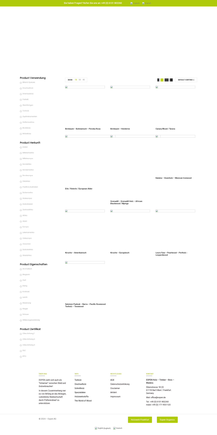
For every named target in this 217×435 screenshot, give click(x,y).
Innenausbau (28, 93)
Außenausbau (28, 122)
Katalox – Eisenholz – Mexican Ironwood (174, 178)
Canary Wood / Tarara (165, 129)
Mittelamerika (28, 152)
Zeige (70, 80)
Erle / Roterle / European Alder (78, 189)
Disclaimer (115, 388)
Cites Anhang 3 (29, 345)
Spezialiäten (80, 392)
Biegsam (26, 274)
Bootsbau (27, 128)
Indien (25, 147)
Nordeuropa (28, 175)
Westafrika (27, 255)
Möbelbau (27, 133)
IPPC (24, 356)
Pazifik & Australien (30, 187)
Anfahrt (113, 392)
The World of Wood (83, 401)
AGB (112, 380)
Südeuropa (27, 198)
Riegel (25, 308)
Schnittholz (79, 388)
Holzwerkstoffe (82, 396)
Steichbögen (28, 105)
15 (76, 80)
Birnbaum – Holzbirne (120, 129)
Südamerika (28, 192)
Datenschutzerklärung (119, 384)
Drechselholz (28, 88)
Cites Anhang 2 (29, 339)
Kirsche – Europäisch (119, 253)
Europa (26, 227)
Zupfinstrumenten (30, 116)
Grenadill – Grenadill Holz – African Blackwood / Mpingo (126, 202)
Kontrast (26, 291)
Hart (24, 280)
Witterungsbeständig (31, 320)
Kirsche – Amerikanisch (75, 253)
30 (80, 80)
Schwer (26, 314)
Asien (25, 221)
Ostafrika (26, 181)
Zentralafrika (28, 209)
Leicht (25, 297)
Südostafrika (28, 249)
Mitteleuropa (28, 158)
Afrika (25, 215)
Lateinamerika (28, 232)
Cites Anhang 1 (28, 333)
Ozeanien (27, 244)
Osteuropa (27, 238)
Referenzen (115, 401)
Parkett (25, 99)
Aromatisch (27, 269)
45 (84, 80)
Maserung (27, 303)
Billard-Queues (29, 82)
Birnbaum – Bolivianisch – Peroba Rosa (82, 129)
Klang (25, 286)
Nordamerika (28, 170)
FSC (24, 350)
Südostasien (28, 204)
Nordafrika (27, 164)
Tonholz (26, 111)
